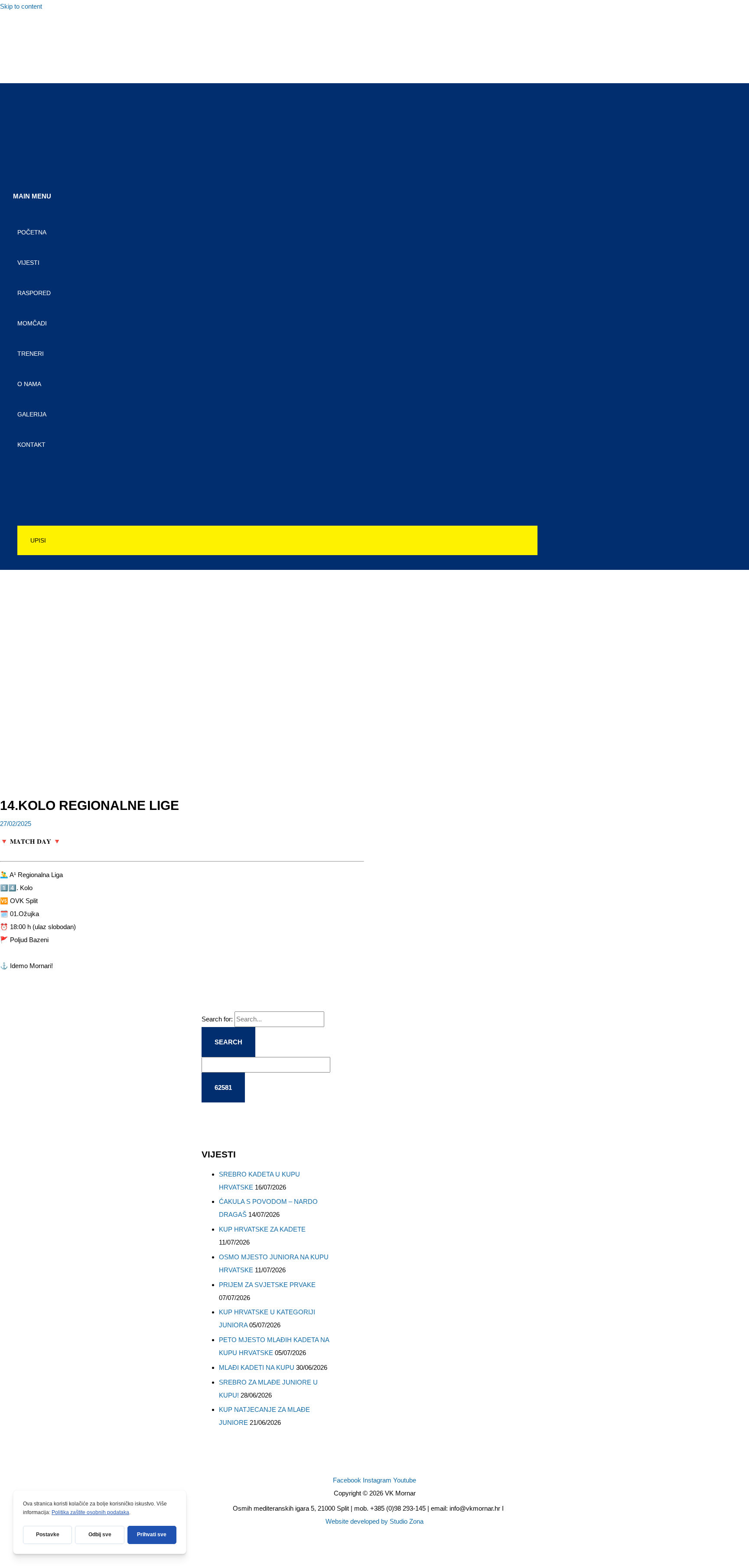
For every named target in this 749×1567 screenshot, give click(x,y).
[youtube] (22, 68)
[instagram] (22, 48)
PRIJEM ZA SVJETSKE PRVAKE (267, 1284)
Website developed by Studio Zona (374, 1521)
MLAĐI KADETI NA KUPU (256, 1367)
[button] (277, 540)
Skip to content (21, 6)
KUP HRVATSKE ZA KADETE (262, 1229)
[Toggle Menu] (277, 471)
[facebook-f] (22, 29)
